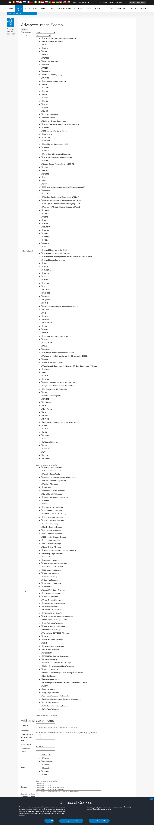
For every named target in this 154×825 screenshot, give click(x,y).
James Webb (47, 587)
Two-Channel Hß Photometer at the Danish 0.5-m (60, 422)
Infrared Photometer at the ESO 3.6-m (56, 253)
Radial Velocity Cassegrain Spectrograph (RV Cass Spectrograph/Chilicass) (70, 366)
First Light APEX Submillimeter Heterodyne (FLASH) (61, 204)
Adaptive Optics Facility (51, 474)
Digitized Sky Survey (50, 524)
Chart (45, 775)
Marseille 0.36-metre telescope (54, 603)
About (11, 8)
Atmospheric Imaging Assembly (54, 81)
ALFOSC (46, 58)
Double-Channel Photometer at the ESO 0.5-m (59, 164)
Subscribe (103, 2)
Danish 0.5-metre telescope (53, 517)
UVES (45, 425)
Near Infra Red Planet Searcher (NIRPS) (57, 336)
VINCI (45, 432)
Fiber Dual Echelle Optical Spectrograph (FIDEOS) (61, 197)
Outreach (98, 8)
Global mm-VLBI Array (51, 560)
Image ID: (24, 725)
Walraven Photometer (51, 442)
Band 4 (45, 98)
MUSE (45, 326)
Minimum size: (26, 32)
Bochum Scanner (49, 118)
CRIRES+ (46, 151)
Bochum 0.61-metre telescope (54, 491)
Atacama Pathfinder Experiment (54, 481)
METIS (45, 303)
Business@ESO (121, 8)
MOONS (46, 316)
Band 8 (45, 108)
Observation (47, 755)
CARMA (46, 501)
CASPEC (46, 128)
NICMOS (46, 339)
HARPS (45, 240)
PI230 (45, 346)
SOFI (45, 392)
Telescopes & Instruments (60, 8)
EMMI (45, 177)
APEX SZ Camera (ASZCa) (52, 75)
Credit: (23, 751)
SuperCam (47, 402)
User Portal (141, 2)
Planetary (46, 765)
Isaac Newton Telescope (52, 583)
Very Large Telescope (51, 692)
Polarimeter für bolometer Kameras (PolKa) (58, 353)
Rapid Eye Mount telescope (53, 640)
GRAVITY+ (47, 227)
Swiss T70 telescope (50, 669)
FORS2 (45, 217)
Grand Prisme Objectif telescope (55, 563)
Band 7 (45, 104)
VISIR (45, 439)
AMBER (46, 65)
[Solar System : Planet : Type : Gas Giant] (68, 789)
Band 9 (45, 111)
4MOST (45, 48)
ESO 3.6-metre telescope (52, 544)
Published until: (26, 737)
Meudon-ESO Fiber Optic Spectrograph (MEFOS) (61, 306)
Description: (25, 748)
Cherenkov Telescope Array (53, 507)
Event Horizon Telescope (52, 547)
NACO (45, 329)
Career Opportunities (139, 8)
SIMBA (45, 376)
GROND (46, 230)
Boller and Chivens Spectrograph (55, 121)
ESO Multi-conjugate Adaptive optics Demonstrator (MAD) (64, 187)
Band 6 (45, 101)
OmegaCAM (47, 343)
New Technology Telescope (53, 623)
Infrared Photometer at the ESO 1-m (56, 250)
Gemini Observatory (50, 557)
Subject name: (26, 744)
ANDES (45, 68)
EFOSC (45, 171)
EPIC (45, 180)
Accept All (49, 821)
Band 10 (46, 88)
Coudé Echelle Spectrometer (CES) (55, 144)
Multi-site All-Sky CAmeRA (52, 613)
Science (132, 2)
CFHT (45, 504)
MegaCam (46, 296)
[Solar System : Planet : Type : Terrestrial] (68, 787)
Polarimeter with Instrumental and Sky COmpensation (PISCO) (65, 356)
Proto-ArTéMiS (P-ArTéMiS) (53, 363)
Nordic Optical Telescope (52, 630)
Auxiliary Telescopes (50, 484)
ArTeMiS (46, 78)
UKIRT (45, 686)
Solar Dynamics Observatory (53, 646)
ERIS (45, 184)
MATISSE (46, 293)
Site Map (119, 2)
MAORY (46, 290)
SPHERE (46, 399)
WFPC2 (45, 455)
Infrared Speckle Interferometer (54, 260)
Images (19, 8)
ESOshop (43, 8)
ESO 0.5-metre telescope (52, 530)
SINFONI (46, 379)
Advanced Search (15, 13)
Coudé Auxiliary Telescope (52, 510)
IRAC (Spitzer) (48, 270)
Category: (24, 787)
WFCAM (46, 449)
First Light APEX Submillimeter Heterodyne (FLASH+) (62, 207)
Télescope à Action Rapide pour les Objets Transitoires (63, 673)
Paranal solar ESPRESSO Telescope (56, 633)
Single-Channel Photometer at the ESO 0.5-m (59, 382)
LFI (44, 286)
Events (88, 8)
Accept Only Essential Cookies (71, 821)
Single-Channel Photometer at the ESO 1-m (58, 386)
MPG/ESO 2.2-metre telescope (54, 610)
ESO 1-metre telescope (51, 540)
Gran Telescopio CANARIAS (53, 567)
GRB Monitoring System (52, 570)
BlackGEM (47, 487)
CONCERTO (47, 134)
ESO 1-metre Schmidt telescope (54, 537)
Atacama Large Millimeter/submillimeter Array (59, 477)
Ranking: (24, 35)
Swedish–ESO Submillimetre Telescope (57, 663)
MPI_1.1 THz (47, 323)
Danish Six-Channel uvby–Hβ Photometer (58, 157)
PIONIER (46, 349)
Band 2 (45, 91)
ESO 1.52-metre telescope (52, 534)
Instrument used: (27, 251)
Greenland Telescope (50, 577)
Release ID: (25, 731)
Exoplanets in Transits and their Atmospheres (59, 550)
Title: (23, 740)
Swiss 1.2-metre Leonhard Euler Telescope (58, 666)
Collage (45, 771)
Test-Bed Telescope (50, 676)
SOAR (45, 643)
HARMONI (47, 237)
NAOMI (45, 333)
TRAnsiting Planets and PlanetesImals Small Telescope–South (65, 683)
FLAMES (46, 210)
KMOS (45, 280)
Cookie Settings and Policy (99, 821)
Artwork (46, 758)
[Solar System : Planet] (68, 785)
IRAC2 (45, 267)
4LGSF (45, 45)
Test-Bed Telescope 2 (51, 679)
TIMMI (45, 416)
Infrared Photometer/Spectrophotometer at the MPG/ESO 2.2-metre (67, 257)
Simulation (46, 768)
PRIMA (45, 359)
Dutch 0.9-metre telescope (52, 527)
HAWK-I (46, 243)
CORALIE (46, 137)
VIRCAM (46, 435)
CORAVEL (46, 141)
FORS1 (45, 214)
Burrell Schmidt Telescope (52, 494)
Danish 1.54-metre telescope (53, 520)
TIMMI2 (46, 419)
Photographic (48, 761)
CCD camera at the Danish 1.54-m (55, 131)
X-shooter (46, 459)
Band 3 (45, 94)
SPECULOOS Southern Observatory (56, 656)
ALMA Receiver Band (50, 61)
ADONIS (46, 55)
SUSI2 (45, 406)
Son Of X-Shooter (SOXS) (52, 396)
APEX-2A (46, 71)
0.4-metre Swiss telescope (52, 467)
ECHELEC (46, 167)
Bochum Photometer (50, 114)
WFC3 (45, 445)
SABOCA (46, 369)
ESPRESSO (47, 190)
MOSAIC (46, 320)
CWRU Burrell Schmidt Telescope (55, 514)
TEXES (45, 412)
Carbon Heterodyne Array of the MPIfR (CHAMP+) (61, 124)
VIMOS (45, 429)
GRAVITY (46, 223)
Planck (45, 636)
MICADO (46, 310)
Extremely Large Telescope (53, 554)
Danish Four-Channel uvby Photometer (57, 154)
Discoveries (78, 8)
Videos (27, 8)
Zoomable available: (28, 794)
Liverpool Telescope (50, 597)
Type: (23, 767)
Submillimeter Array (50, 659)
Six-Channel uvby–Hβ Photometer (55, 389)
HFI (44, 247)
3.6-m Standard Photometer (53, 42)
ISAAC (45, 276)
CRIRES (46, 147)
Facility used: (25, 591)
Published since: (27, 735)
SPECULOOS (47, 653)
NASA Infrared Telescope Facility (55, 620)
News (35, 8)
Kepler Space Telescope (52, 593)
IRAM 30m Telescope (50, 580)
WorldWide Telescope (51, 709)
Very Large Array (49, 689)
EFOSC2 (46, 174)
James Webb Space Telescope (54, 590)
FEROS (45, 194)
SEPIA (45, 373)
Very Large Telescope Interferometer (56, 696)
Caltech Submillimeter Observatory (55, 497)
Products (109, 8)
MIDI (45, 313)
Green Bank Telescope (51, 573)
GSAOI (45, 233)
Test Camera (47, 409)
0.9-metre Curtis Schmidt (52, 471)
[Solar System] (68, 783)
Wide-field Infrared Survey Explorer (55, 706)
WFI (44, 452)
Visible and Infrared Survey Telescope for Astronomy (62, 699)
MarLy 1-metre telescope (52, 600)
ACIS (45, 51)
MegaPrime (47, 300)
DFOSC (45, 161)
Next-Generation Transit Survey (54, 626)
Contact (111, 2)
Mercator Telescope (50, 606)
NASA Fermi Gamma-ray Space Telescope (58, 616)
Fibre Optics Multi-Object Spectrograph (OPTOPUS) (62, 200)
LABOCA (46, 283)
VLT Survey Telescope (51, 702)
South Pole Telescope (51, 649)
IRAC (45, 263)
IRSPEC (46, 273)
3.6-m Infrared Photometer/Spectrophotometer (60, 38)
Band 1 (45, 85)
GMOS (45, 220)
